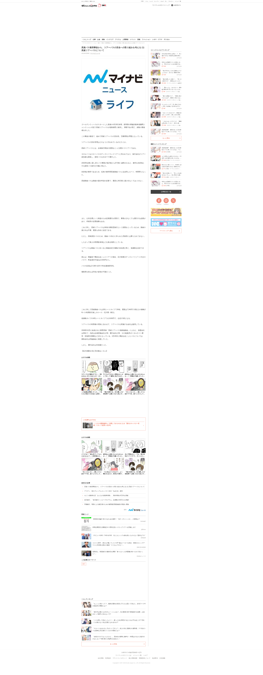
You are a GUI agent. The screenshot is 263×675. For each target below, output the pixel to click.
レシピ (151, 1)
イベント (133, 39)
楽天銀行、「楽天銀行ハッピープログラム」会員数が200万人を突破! (106, 500)
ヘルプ (145, 655)
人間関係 (125, 39)
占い (166, 1)
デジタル (167, 39)
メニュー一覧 (178, 1)
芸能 (138, 39)
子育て (142, 1)
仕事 (94, 39)
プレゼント (171, 1)
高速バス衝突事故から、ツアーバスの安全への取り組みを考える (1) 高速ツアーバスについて (114, 486)
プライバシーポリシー (120, 658)
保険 (103, 39)
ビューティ (156, 1)
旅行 (83, 564)
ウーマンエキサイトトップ (161, 5)
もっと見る (113, 644)
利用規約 (108, 658)
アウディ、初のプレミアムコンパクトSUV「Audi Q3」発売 (103, 491)
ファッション (146, 39)
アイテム (118, 39)
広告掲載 (162, 658)
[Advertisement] (131, 22)
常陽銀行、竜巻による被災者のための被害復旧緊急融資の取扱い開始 (106, 504)
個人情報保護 (133, 658)
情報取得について (144, 658)
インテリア (110, 39)
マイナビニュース (95, 53)
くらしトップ (86, 39)
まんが (162, 1)
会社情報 (101, 658)
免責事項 (155, 658)
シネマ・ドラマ (157, 39)
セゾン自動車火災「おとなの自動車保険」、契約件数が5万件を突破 (106, 495)
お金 (98, 39)
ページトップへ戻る (166, 231)
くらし (146, 1)
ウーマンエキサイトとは (123, 655)
